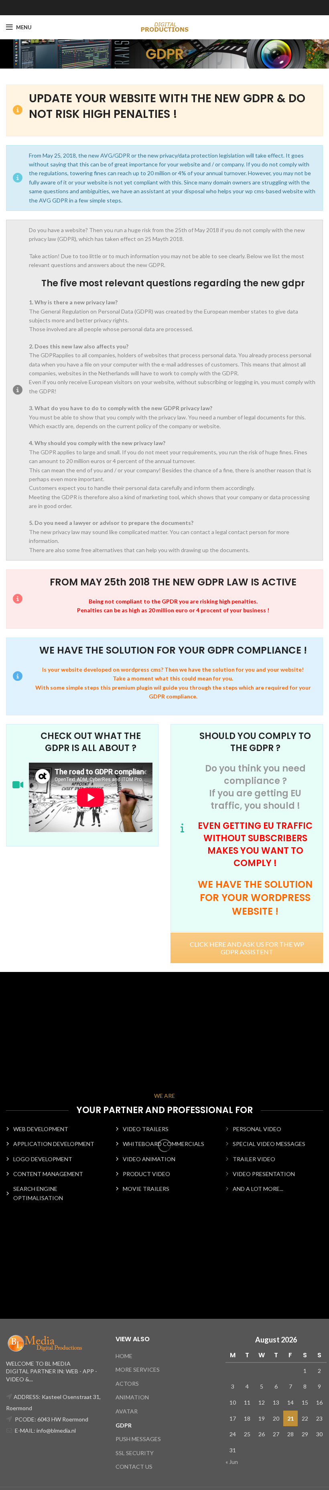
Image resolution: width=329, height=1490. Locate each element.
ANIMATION (132, 1397)
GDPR (124, 1425)
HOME (124, 1355)
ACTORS (127, 1383)
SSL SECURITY (135, 1453)
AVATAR (127, 1411)
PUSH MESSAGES (138, 1438)
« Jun (231, 1461)
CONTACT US (134, 1466)
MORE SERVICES (138, 1369)
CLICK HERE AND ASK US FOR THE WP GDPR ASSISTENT (247, 948)
